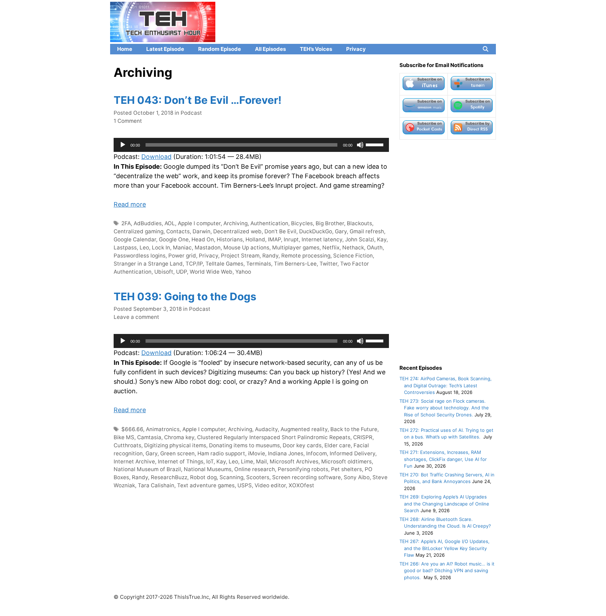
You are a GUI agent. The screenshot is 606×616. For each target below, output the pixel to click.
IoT (210, 461)
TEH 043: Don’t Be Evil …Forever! (198, 100)
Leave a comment (136, 317)
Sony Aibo (357, 477)
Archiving (235, 223)
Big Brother (330, 223)
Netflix (330, 247)
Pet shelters (346, 469)
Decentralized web (237, 231)
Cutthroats (127, 445)
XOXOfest (301, 485)
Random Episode (219, 49)
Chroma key (179, 437)
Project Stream (240, 255)
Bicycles (302, 223)
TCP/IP (194, 263)
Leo (144, 247)
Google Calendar (135, 239)
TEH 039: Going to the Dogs (185, 296)
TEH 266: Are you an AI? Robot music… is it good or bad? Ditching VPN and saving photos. (446, 570)
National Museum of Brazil (147, 469)
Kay (381, 239)
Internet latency (322, 239)
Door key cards (302, 445)
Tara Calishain (156, 485)
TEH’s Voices (316, 49)
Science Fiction (353, 255)
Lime (247, 461)
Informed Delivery (352, 453)
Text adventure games (206, 485)
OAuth (375, 247)
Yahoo (243, 271)
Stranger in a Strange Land (148, 263)
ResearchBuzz (169, 477)
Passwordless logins (140, 255)
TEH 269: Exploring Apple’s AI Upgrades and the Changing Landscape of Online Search (444, 503)
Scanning (231, 477)
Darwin (201, 231)
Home (124, 49)
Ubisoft (163, 271)
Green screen (177, 453)
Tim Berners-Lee (295, 263)
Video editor (270, 485)
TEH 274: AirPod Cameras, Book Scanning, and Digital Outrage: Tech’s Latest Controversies (445, 385)
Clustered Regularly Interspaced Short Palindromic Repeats (273, 437)
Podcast (191, 112)
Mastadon (208, 247)
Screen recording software (306, 477)
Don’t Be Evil (280, 231)
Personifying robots (303, 469)
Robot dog (203, 477)
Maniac (182, 247)
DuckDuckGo (315, 231)
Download (156, 156)
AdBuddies (148, 223)
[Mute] (360, 144)
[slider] (375, 144)
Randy (270, 255)
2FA (126, 223)
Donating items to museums (244, 445)
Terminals (258, 263)
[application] (251, 145)
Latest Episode (165, 49)
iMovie (256, 453)
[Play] (122, 144)
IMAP (274, 239)
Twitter (328, 263)
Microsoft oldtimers (346, 461)
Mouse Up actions (246, 247)
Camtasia (149, 437)
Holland (255, 239)
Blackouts (359, 223)
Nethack (353, 247)
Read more (130, 204)
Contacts (178, 231)
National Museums (207, 469)
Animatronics (163, 429)
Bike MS (124, 437)
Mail (261, 461)
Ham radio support (221, 453)
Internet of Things (180, 461)
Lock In (161, 247)
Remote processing (305, 255)
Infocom (316, 453)
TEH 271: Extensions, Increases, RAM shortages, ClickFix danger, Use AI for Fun (443, 459)
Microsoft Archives (294, 461)
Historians (230, 239)
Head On (202, 239)
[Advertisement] (447, 252)
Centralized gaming (138, 231)
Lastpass (125, 247)
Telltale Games (224, 263)
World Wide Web (211, 271)
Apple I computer (199, 223)
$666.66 (132, 429)
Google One (174, 239)
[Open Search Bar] (485, 49)
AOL (169, 223)
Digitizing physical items (175, 445)
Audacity (266, 429)
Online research (254, 469)
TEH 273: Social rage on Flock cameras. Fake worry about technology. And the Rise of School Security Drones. (444, 407)
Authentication (269, 223)
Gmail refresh (367, 231)
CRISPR (362, 437)
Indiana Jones (285, 453)
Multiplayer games (295, 247)
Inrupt (291, 239)
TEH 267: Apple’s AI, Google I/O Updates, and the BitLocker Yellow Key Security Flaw (444, 548)
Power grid (182, 255)
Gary (341, 231)
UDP (181, 271)
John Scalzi (359, 239)
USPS (244, 485)
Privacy (356, 49)
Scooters (257, 477)
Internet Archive (134, 461)
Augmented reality (304, 429)
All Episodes (270, 49)
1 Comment (128, 121)
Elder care (337, 445)
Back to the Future (353, 429)
